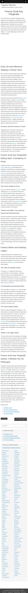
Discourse (4, 488)
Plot (3, 543)
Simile (15, 557)
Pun (15, 550)
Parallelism (5, 536)
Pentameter (17, 539)
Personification (18, 541)
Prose (15, 548)
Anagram (16, 456)
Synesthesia (5, 566)
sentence (18, 189)
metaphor (3, 321)
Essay (3, 493)
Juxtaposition (17, 516)
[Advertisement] (14, 50)
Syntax (4, 568)
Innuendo (16, 513)
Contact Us (10, 592)
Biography (16, 470)
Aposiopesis (17, 465)
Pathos (4, 539)
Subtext (16, 561)
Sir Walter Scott (8, 408)
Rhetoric (4, 554)
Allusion (4, 454)
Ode (3, 531)
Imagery (4, 511)
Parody (4, 538)
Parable (4, 534)
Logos (3, 520)
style (5, 31)
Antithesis (16, 463)
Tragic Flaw (17, 573)
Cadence (16, 472)
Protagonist (5, 550)
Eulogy (4, 495)
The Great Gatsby (15, 117)
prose (2, 193)
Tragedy (16, 572)
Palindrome (17, 532)
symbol (17, 325)
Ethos (15, 493)
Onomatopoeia (18, 531)
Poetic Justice (17, 545)
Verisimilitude (5, 577)
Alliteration (17, 452)
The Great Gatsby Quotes (10, 409)
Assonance (5, 470)
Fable (3, 498)
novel (7, 271)
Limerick (4, 518)
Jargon (4, 516)
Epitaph (16, 491)
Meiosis (16, 520)
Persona (4, 541)
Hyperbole (4, 509)
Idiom (15, 509)
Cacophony (5, 472)
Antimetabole (5, 463)
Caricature (4, 473)
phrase (9, 191)
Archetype (4, 468)
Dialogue (16, 484)
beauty (2, 167)
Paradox (16, 534)
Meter (3, 523)
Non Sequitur (17, 529)
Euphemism (17, 495)
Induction (16, 511)
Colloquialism (17, 477)
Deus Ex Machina (18, 482)
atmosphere (4, 173)
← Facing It (4, 418)
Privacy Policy (17, 592)
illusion (15, 323)
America (12, 262)
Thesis (16, 570)
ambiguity (6, 282)
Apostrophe (5, 466)
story (2, 345)
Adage (16, 450)
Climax (4, 477)
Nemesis (4, 529)
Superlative (5, 563)
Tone (3, 572)
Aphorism (4, 465)
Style (3, 561)
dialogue (14, 143)
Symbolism (5, 564)
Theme (4, 570)
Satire (3, 557)
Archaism (16, 466)
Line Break (17, 518)
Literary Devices (8, 5)
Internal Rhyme (6, 514)
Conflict (16, 479)
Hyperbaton (17, 507)
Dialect (4, 484)
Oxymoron (4, 532)
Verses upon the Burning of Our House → (21, 419)
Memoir (4, 522)
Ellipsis (16, 490)
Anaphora (4, 459)
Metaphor (16, 522)
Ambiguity (16, 454)
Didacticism (17, 486)
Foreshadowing (6, 502)
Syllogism (16, 563)
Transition (4, 575)
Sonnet (16, 559)
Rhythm (4, 555)
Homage (16, 506)
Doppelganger (18, 488)
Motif (15, 525)
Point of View (5, 547)
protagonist (18, 201)
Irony (15, 514)
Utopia (16, 575)
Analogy (4, 457)
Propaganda (5, 548)
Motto (3, 527)
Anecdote (16, 459)
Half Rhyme (5, 506)
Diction (4, 486)
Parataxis (16, 536)
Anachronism (5, 456)
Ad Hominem (5, 450)
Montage (16, 523)
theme (23, 85)
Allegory (4, 452)
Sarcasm (16, 555)
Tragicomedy (5, 573)
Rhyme (16, 554)
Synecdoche (17, 564)
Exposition (17, 497)
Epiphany (4, 491)
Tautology (16, 568)
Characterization (6, 475)
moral (8, 228)
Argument (16, 468)
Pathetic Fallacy (18, 538)
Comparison (5, 479)
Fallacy (16, 498)
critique (17, 289)
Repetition (16, 552)
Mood (3, 525)
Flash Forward (5, 500)
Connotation (5, 481)
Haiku (15, 504)
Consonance (17, 481)
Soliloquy (4, 559)
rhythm (23, 193)
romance (24, 98)
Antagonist (4, 461)
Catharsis (16, 473)
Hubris (3, 507)
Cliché (16, 475)
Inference (4, 513)
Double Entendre (6, 490)
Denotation (5, 482)
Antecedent (17, 461)
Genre (3, 504)
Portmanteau (17, 547)
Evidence (4, 497)
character (20, 115)
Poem (3, 545)
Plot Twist (16, 543)
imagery (9, 167)
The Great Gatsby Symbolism (11, 411)
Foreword (16, 502)
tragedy (16, 230)
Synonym (16, 566)
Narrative (16, 527)
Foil (15, 500)
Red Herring (5, 552)
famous (5, 369)
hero (19, 369)
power (10, 323)
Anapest (16, 457)
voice (19, 277)
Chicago (18, 100)
